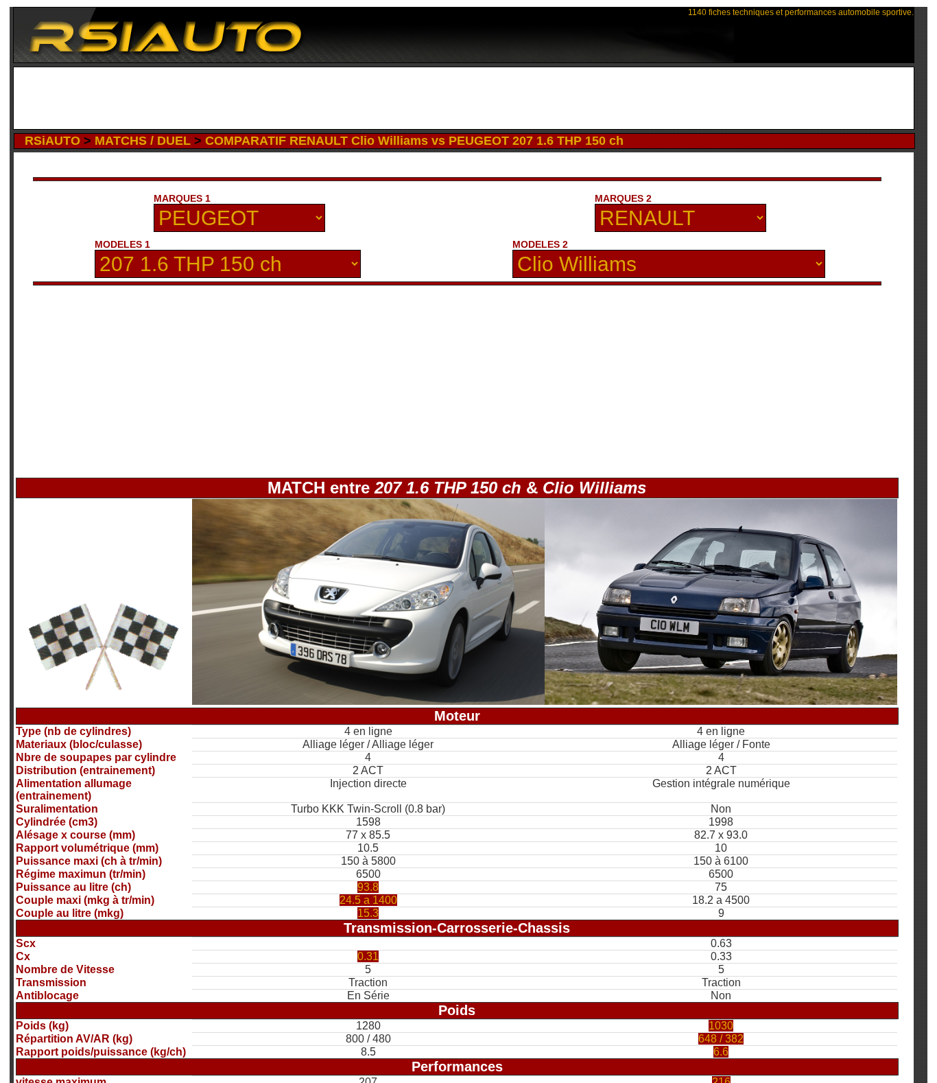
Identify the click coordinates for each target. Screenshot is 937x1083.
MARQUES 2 (623, 198)
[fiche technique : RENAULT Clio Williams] (721, 701)
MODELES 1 (122, 244)
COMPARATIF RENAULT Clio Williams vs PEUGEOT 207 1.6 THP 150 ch (414, 141)
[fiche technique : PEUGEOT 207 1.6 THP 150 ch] (368, 701)
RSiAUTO (52, 141)
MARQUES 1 (182, 198)
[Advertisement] (463, 98)
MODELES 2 (540, 244)
